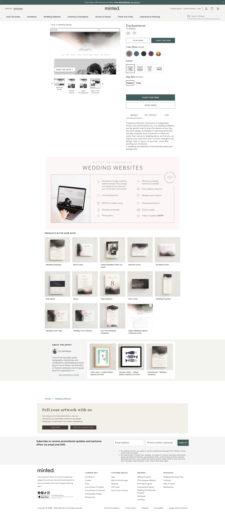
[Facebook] (39, 492)
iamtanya (132, 28)
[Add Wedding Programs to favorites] (178, 273)
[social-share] (128, 33)
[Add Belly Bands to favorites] (68, 273)
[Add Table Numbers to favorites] (123, 273)
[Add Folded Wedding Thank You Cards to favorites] (123, 239)
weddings (18, 9)
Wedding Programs (163, 299)
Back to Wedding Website (61, 25)
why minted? (150, 115)
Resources (168, 473)
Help (113, 477)
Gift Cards (115, 487)
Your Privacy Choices (119, 490)
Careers (88, 480)
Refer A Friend (169, 483)
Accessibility (159, 508)
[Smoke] (129, 54)
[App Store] (44, 498)
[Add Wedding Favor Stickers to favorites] (95, 305)
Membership (168, 487)
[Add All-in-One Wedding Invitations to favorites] (123, 305)
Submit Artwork (189, 9)
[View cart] (218, 8)
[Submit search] (188, 16)
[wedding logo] (112, 8)
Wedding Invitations (53, 265)
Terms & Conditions (112, 508)
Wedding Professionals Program (146, 491)
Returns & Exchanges (119, 480)
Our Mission (90, 477)
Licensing (141, 499)
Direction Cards (134, 265)
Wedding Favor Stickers (82, 331)
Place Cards (133, 299)
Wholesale (141, 496)
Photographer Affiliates (146, 480)
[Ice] (136, 54)
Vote (199, 9)
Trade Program (176, 9)
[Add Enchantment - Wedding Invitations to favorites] (170, 345)
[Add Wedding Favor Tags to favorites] (68, 305)
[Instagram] (48, 492)
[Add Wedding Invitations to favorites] (68, 239)
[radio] (130, 68)
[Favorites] (212, 8)
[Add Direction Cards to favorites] (150, 239)
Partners (141, 473)
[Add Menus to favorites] (95, 273)
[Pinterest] (42, 492)
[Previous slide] (52, 84)
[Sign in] (206, 8)
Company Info (91, 473)
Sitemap (145, 508)
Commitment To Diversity (95, 490)
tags (167, 115)
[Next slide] (103, 84)
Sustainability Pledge (93, 494)
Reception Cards (162, 265)
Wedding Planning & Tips (173, 477)
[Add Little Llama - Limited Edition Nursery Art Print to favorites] (113, 345)
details (134, 115)
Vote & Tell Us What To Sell (83, 427)
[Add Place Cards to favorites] (150, 273)
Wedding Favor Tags (54, 331)
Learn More (55, 427)
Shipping (114, 483)
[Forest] (144, 54)
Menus (75, 299)
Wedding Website (63, 399)
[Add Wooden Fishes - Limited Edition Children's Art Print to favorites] (142, 345)
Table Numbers (106, 299)
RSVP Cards (78, 265)
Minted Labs (90, 497)
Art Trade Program (144, 483)
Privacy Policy (130, 508)
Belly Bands (50, 299)
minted (8, 9)
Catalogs (167, 480)
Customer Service (119, 473)
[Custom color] (158, 54)
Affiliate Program (144, 477)
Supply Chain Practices (178, 508)
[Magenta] (151, 54)
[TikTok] (45, 492)
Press (87, 483)
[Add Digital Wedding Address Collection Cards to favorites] (150, 305)
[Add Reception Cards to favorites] (178, 239)
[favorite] (134, 33)
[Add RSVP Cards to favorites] (95, 239)
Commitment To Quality (94, 487)
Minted (48, 399)
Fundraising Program (145, 487)
